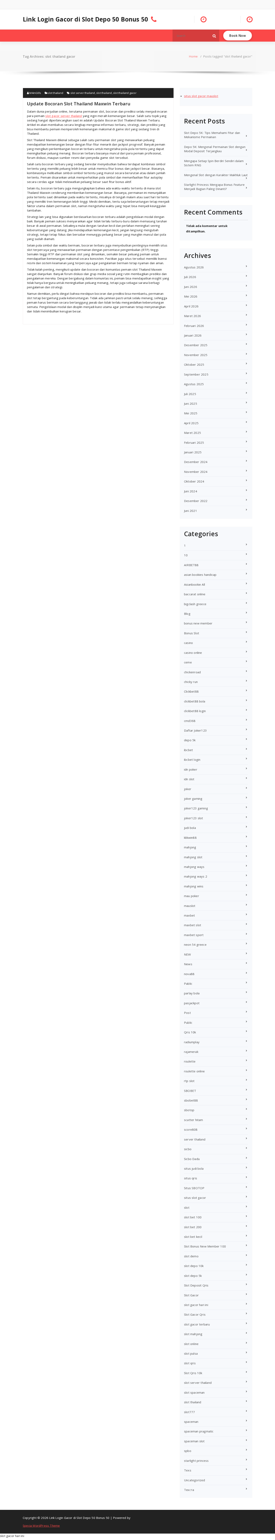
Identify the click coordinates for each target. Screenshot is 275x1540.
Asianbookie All (194, 584)
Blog (187, 614)
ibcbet (188, 750)
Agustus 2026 (194, 267)
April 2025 (191, 423)
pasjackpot (192, 1003)
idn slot (189, 779)
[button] (214, 35)
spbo (187, 1451)
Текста (189, 1490)
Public (188, 1023)
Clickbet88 (191, 691)
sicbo (187, 1149)
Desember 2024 (196, 462)
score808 (191, 1129)
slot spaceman (194, 1392)
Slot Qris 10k (193, 1373)
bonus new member (198, 623)
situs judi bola (194, 1168)
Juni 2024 (190, 491)
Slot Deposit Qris (196, 1285)
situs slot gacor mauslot (201, 96)
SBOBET (190, 1091)
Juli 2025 (190, 394)
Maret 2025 (192, 433)
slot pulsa (191, 1353)
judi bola (190, 828)
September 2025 (196, 374)
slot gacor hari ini (196, 1305)
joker (187, 789)
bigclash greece (195, 604)
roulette (190, 1061)
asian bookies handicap (200, 575)
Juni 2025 (190, 403)
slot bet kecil (193, 1237)
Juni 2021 (190, 511)
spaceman (191, 1422)
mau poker (191, 896)
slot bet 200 (193, 1227)
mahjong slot (193, 857)
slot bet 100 (193, 1217)
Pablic (188, 983)
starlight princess (196, 1461)
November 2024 (196, 472)
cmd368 (189, 721)
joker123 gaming (196, 808)
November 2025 (196, 355)
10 (186, 555)
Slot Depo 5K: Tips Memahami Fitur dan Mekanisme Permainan (212, 135)
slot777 (189, 1412)
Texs (187, 1470)
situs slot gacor (195, 1198)
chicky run (191, 682)
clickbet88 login (195, 711)
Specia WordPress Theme (41, 1526)
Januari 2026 (193, 335)
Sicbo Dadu (192, 1159)
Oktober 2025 (194, 364)
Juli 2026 (190, 277)
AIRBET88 (191, 565)
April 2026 (191, 306)
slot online (191, 1344)
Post (187, 1013)
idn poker (190, 769)
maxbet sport (194, 935)
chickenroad (192, 672)
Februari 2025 (194, 442)
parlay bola (192, 993)
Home (193, 56)
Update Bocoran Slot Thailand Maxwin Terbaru (78, 104)
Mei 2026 (190, 296)
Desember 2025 (196, 345)
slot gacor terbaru (197, 1324)
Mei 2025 (190, 413)
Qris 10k (190, 1032)
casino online (193, 653)
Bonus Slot (191, 633)
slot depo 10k (194, 1266)
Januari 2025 (193, 452)
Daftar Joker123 (195, 730)
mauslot (189, 906)
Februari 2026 (194, 326)
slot (186, 1207)
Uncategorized (194, 1480)
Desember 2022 (196, 501)
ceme (188, 662)
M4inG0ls (35, 93)
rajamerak (191, 1052)
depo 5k (189, 740)
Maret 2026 (192, 316)
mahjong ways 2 (195, 876)
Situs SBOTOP (194, 1188)
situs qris (190, 1178)
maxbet (189, 915)
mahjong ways (194, 867)
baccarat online (194, 594)
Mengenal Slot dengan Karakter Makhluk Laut (216, 175)
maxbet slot (192, 925)
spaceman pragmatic (199, 1431)
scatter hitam (193, 1120)
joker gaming (193, 799)
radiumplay (192, 1042)
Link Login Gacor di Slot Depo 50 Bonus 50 (85, 19)
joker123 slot (193, 818)
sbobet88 (191, 1100)
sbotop (189, 1110)
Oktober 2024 (194, 481)
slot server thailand (82, 93)
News (188, 964)
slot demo (191, 1256)
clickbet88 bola (194, 701)
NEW (187, 954)
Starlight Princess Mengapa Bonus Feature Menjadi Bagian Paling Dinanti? (214, 187)
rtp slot (189, 1081)
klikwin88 (190, 838)
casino (188, 643)
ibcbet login (192, 760)
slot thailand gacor (124, 93)
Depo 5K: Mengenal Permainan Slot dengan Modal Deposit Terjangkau (214, 149)
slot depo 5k (193, 1276)
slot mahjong (193, 1334)
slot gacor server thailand (63, 116)
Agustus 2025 (194, 384)
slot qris (190, 1363)
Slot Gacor (191, 1295)
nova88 (189, 974)
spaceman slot (194, 1441)
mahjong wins (193, 886)
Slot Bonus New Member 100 (205, 1246)
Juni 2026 (190, 287)
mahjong (190, 847)
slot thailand (55, 93)
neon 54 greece (195, 944)
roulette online (194, 1071)
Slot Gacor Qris (195, 1314)
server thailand (194, 1139)
